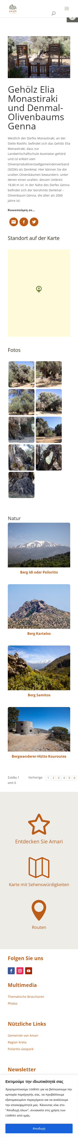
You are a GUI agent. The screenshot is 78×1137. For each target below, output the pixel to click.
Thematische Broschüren (26, 997)
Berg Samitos (39, 695)
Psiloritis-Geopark (20, 1049)
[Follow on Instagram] (19, 970)
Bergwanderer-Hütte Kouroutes (39, 756)
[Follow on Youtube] (28, 970)
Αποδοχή (39, 1128)
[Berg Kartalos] (39, 606)
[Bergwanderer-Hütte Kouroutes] (39, 729)
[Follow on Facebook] (11, 970)
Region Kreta (17, 1042)
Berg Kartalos (39, 633)
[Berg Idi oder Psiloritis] (39, 545)
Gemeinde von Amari (23, 1035)
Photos (13, 1003)
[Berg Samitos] (39, 668)
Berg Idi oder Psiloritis (39, 572)
